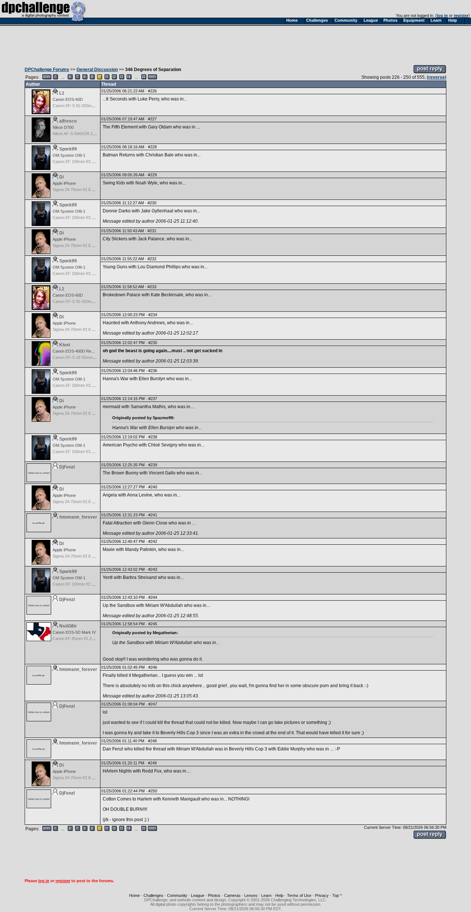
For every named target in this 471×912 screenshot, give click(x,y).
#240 (152, 487)
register (461, 15)
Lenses (251, 895)
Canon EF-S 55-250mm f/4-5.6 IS (82, 105)
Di (61, 177)
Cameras (232, 895)
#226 (152, 91)
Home (134, 895)
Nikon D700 (63, 127)
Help (279, 895)
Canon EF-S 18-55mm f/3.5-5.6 (81, 357)
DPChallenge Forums (47, 69)
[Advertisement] (235, 43)
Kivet (64, 344)
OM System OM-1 (69, 155)
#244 (152, 597)
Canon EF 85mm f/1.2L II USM (80, 638)
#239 (152, 465)
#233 (152, 286)
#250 (152, 791)
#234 (152, 314)
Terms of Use (299, 895)
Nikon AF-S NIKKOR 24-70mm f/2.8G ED (89, 133)
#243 (152, 569)
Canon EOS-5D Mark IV (74, 632)
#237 (152, 398)
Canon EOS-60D (68, 99)
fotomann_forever (78, 517)
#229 (152, 175)
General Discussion (97, 69)
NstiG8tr (68, 626)
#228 (152, 147)
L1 (61, 93)
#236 (152, 370)
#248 (152, 741)
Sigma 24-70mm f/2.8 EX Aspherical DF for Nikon (96, 189)
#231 (152, 231)
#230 (152, 203)
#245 (152, 624)
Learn (266, 895)
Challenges (153, 895)
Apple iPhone (64, 183)
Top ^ (337, 895)
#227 (152, 119)
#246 (152, 667)
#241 (152, 515)
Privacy (322, 895)
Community (177, 895)
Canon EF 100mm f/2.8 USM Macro (84, 161)
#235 (152, 342)
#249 (152, 763)
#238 (152, 437)
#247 (152, 704)
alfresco (68, 121)
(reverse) (436, 77)
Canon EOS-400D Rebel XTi (78, 351)
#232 (152, 259)
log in (442, 15)
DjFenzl (67, 467)
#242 (152, 541)
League (197, 895)
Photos (214, 895)
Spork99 (68, 149)
